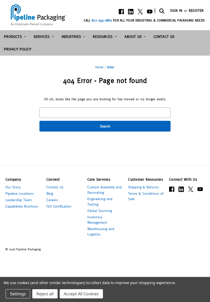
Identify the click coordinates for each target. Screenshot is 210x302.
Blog (49, 193)
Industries (71, 36)
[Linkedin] (130, 11)
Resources (102, 36)
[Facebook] (121, 11)
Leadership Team (18, 200)
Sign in (176, 10)
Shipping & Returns (143, 187)
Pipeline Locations (19, 193)
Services (41, 36)
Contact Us (163, 36)
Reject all (45, 294)
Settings (18, 294)
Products (13, 36)
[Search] (161, 10)
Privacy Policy (17, 49)
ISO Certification (58, 206)
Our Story (12, 187)
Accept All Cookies (81, 294)
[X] (140, 11)
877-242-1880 (102, 20)
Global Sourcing (99, 211)
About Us (133, 36)
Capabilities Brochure (21, 206)
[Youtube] (149, 11)
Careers (52, 200)
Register (196, 10)
